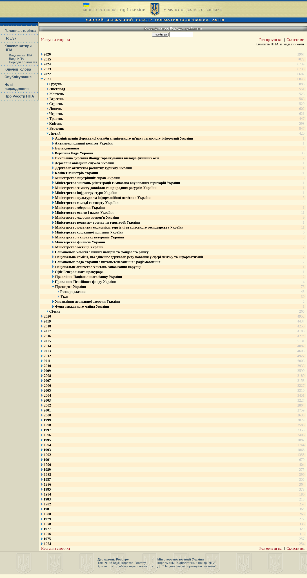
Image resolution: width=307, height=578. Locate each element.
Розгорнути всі (270, 40)
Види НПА (16, 58)
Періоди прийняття (23, 62)
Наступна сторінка (55, 40)
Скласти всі (296, 40)
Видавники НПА (20, 55)
